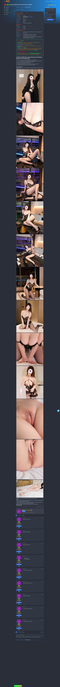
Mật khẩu (46, 12)
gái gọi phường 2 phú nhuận (36, 636)
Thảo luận (17, 9)
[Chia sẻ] (43, 12)
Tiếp (23, 515)
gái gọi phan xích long (21, 636)
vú (17, 61)
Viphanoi (6, 5)
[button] (5, 1)
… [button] (19, 515)
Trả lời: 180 (21, 12)
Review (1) (22, 9)
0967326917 (18, 685)
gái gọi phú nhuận (27, 636)
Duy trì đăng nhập (49, 17)
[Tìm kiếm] (55, 1)
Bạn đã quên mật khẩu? (48, 15)
